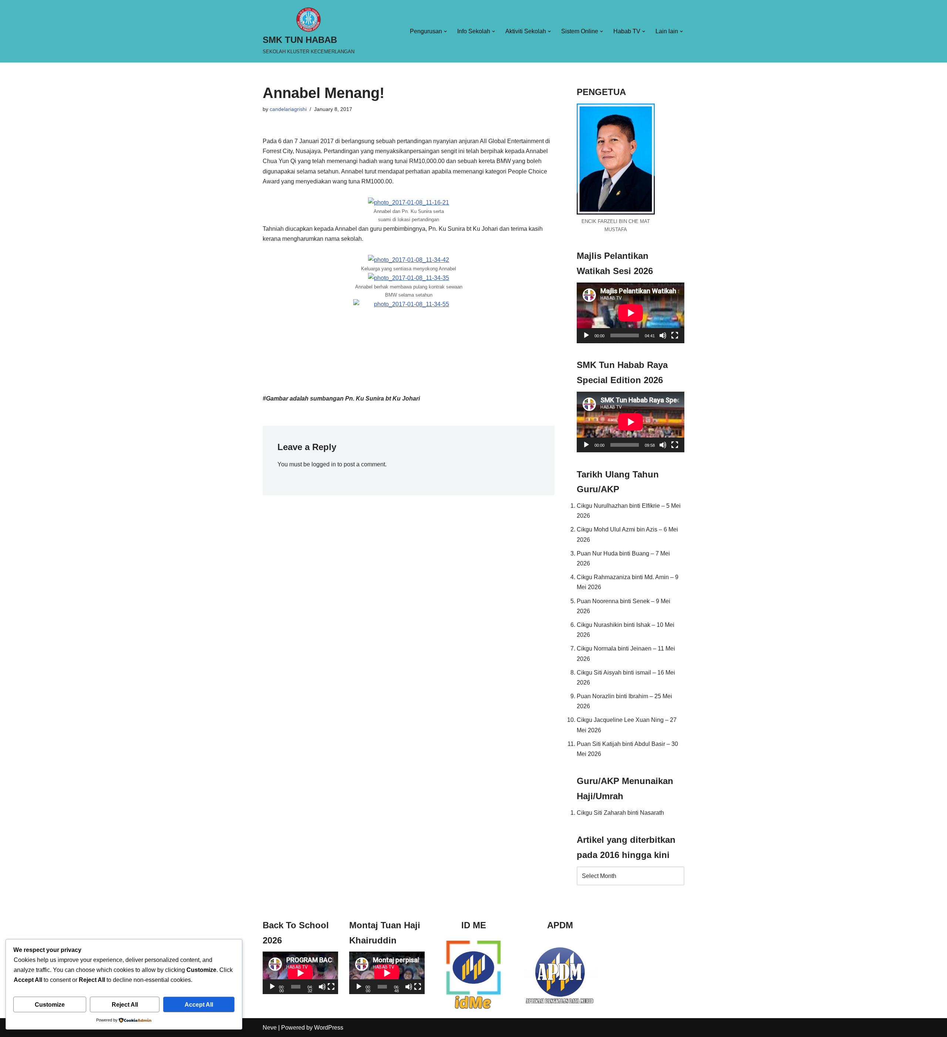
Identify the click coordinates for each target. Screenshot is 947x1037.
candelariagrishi (288, 109)
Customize (50, 1004)
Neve (270, 1027)
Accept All (199, 1004)
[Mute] (663, 335)
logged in (323, 464)
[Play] (586, 335)
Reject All (125, 1004)
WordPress (328, 1027)
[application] (630, 313)
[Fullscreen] (674, 335)
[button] (445, 31)
